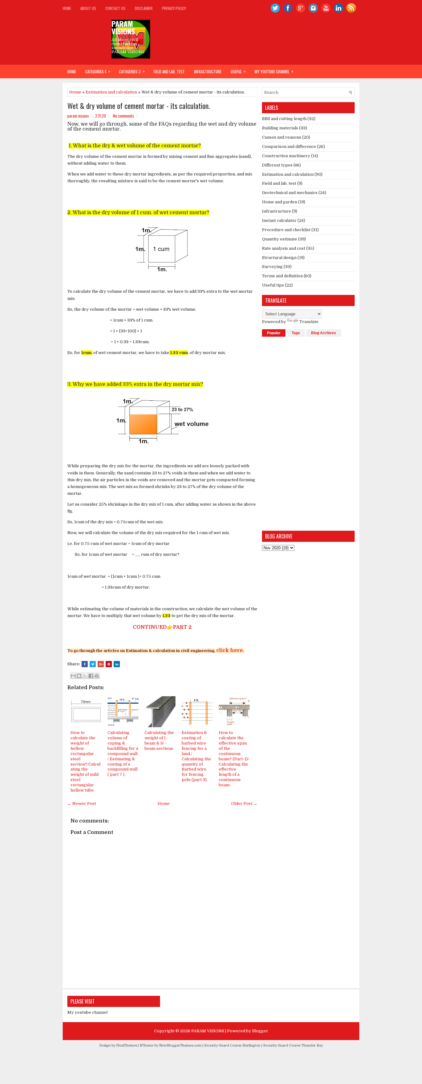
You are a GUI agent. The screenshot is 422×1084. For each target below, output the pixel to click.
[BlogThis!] (79, 676)
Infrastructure (208, 71)
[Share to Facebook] (91, 676)
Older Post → (244, 803)
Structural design (279, 257)
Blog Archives (323, 333)
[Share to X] (85, 676)
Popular (274, 333)
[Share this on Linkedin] (117, 664)
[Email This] (73, 676)
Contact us (115, 8)
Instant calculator (279, 220)
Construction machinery (286, 155)
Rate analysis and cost (283, 248)
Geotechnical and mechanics (290, 192)
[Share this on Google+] (101, 664)
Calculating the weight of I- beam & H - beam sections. (159, 740)
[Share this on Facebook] (85, 664)
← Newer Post (81, 803)
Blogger (260, 1031)
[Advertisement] (308, 433)
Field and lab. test (169, 71)
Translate (309, 321)
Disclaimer (144, 8)
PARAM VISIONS (123, 27)
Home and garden (279, 202)
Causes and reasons (281, 137)
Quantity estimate (279, 239)
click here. (230, 650)
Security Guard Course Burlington (232, 1045)
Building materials (280, 128)
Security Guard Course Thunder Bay (293, 1045)
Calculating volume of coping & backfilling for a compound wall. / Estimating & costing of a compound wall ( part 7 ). (123, 753)
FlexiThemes (126, 1045)
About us (88, 8)
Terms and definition (282, 276)
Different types (277, 165)
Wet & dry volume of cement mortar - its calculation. (138, 105)
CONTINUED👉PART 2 (161, 627)
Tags (296, 333)
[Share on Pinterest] (109, 664)
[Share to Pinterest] (97, 676)
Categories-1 (97, 71)
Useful (238, 71)
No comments (123, 116)
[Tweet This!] (93, 664)
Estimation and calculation (111, 92)
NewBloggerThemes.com (180, 1045)
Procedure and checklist (286, 229)
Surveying (272, 266)
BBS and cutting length (284, 118)
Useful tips (273, 285)
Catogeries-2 (132, 71)
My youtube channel (274, 71)
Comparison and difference (289, 146)
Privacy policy (174, 8)
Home (67, 8)
